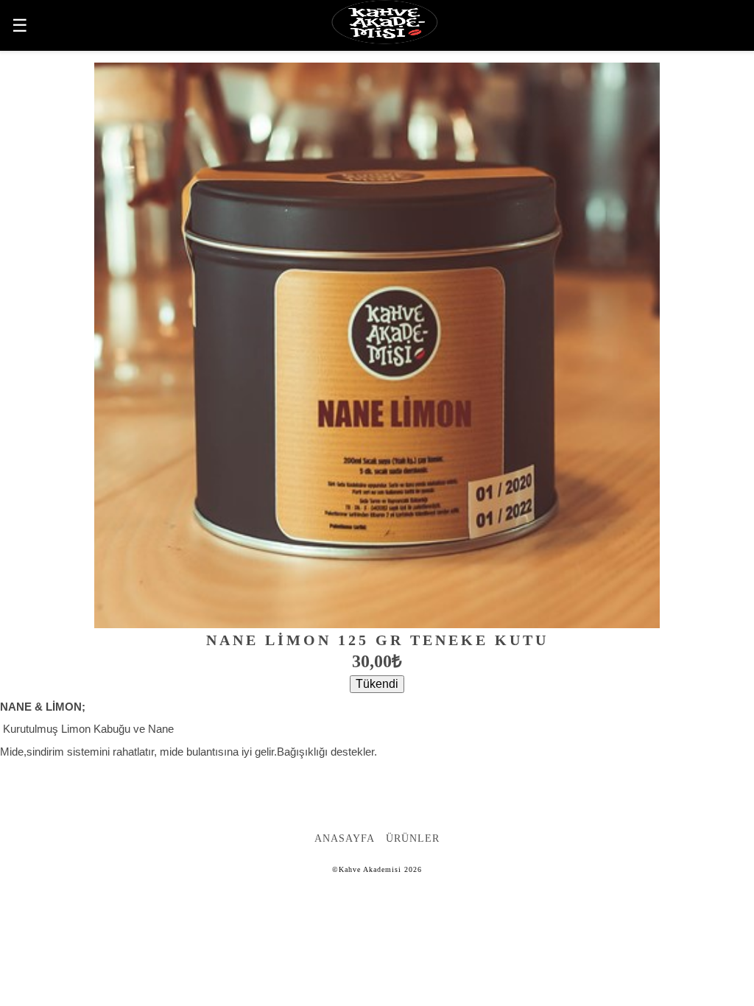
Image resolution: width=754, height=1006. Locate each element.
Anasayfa (344, 838)
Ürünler (413, 838)
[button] (26, 25)
